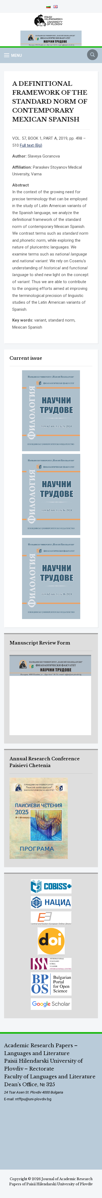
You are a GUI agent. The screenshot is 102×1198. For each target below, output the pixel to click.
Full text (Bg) (31, 145)
